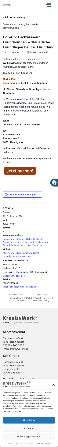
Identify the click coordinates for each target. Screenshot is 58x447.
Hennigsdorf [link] (28, 242)
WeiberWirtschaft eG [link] (14, 63)
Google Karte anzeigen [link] (14, 275)
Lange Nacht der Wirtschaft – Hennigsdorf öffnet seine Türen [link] (43, 297)
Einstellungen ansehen (29, 436)
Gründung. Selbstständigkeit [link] (29, 238)
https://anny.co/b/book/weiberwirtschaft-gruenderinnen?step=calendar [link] (21, 254)
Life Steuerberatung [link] (36, 83)
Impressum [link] (45, 443)
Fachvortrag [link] (8, 238)
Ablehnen (29, 428)
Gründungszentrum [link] (12, 242)
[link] (54, 183)
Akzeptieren (29, 420)
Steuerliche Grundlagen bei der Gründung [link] (23, 245)
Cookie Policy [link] (14, 443)
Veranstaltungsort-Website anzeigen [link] (20, 286)
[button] (53, 384)
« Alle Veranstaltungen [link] (15, 17)
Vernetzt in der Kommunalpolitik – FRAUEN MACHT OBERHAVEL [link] (20, 297)
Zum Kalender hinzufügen (23, 194)
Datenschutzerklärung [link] (30, 443)
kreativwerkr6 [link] (41, 242)
